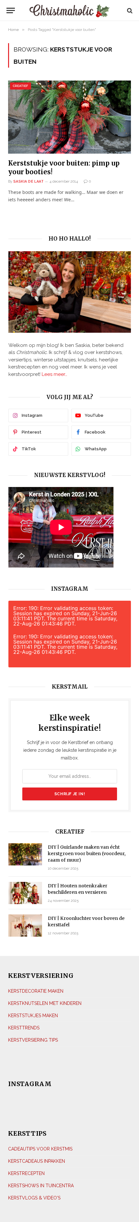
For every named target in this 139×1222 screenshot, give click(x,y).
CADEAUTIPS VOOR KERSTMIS (40, 1148)
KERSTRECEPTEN (26, 1173)
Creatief (20, 86)
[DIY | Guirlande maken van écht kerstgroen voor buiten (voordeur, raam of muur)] (25, 854)
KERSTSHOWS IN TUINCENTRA (41, 1185)
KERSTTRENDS (23, 1027)
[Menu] (12, 10)
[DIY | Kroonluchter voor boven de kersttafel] (25, 925)
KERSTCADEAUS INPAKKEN (36, 1161)
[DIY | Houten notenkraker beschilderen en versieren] (25, 893)
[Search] (129, 10)
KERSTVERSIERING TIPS (33, 1040)
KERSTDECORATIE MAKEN (35, 991)
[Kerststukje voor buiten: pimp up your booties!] (69, 117)
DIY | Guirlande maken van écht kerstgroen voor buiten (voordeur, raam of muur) (86, 853)
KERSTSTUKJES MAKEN (33, 1015)
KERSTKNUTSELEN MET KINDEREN (44, 1003)
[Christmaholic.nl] (69, 10)
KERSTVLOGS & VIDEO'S (34, 1197)
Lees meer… (54, 374)
